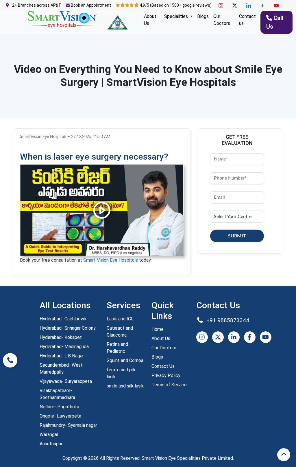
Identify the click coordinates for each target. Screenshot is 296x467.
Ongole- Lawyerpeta (60, 416)
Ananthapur (51, 443)
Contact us (247, 20)
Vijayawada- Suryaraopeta (66, 381)
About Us (150, 20)
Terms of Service (169, 384)
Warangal (49, 434)
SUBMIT (237, 236)
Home (157, 329)
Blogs (203, 16)
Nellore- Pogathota (59, 406)
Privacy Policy (165, 375)
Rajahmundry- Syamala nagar (68, 425)
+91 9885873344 (227, 320)
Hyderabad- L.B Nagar (62, 356)
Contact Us (163, 366)
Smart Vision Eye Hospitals (110, 260)
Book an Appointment (90, 5)
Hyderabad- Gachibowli (63, 319)
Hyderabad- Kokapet (61, 337)
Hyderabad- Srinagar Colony (68, 328)
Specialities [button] (176, 16)
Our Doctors (221, 20)
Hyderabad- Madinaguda (64, 346)
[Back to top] (283, 454)
